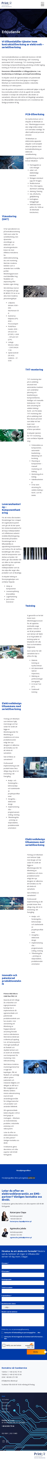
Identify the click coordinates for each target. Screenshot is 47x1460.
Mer (39, 1333)
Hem (3, 1396)
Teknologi (5, 1409)
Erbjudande (5, 1402)
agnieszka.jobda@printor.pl (21, 1237)
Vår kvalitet (5, 1399)
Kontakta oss (6, 1412)
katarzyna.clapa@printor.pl (20, 1221)
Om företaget (6, 1405)
